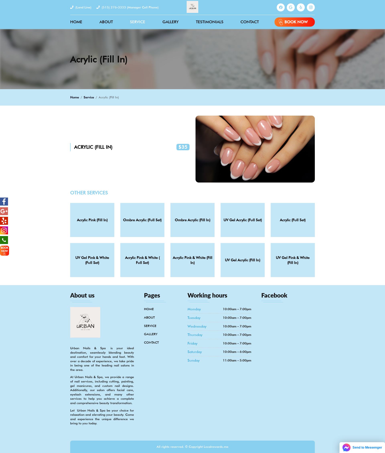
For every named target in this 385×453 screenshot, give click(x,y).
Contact (249, 21)
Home (76, 21)
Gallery (170, 21)
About (106, 21)
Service (137, 21)
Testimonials (209, 21)
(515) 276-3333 (130, 7)
